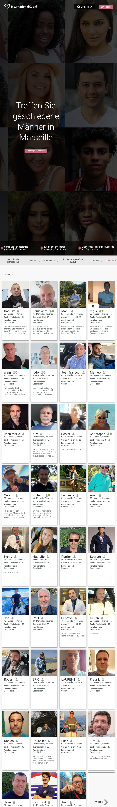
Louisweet (40, 311)
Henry (8, 557)
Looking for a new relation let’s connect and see (100, 757)
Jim (92, 741)
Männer (33, 260)
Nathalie (39, 557)
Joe (6, 618)
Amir (93, 495)
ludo (36, 372)
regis (93, 311)
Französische (49, 260)
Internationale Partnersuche (12, 260)
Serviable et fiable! (11, 572)
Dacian (9, 741)
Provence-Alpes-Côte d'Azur (73, 260)
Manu (65, 311)
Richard (38, 495)
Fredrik (95, 679)
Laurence (67, 495)
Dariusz (9, 311)
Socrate (95, 557)
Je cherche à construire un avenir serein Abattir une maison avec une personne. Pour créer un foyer (44, 759)
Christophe (97, 434)
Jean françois (70, 372)
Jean (7, 802)
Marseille (95, 260)
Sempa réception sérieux (71, 449)
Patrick (66, 557)
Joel (64, 802)
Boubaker (39, 741)
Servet (65, 434)
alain (7, 372)
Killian (94, 618)
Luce (64, 741)
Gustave (67, 618)
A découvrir (94, 634)
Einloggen (106, 7)
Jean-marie (12, 434)
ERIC (36, 679)
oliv (35, 434)
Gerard (8, 495)
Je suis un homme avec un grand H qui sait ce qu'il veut (72, 635)
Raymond (39, 802)
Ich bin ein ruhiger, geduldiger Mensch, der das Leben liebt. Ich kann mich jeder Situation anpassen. (15, 514)
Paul (36, 618)
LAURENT (68, 679)
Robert (8, 679)
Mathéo (95, 372)
